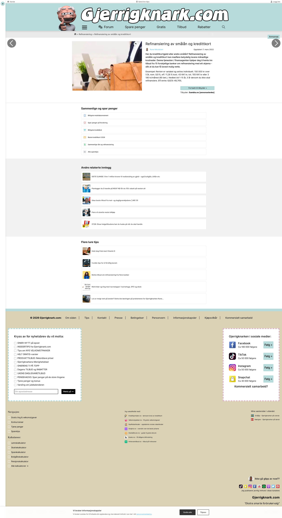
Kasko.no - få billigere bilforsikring (140, 437)
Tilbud (181, 27)
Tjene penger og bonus (28, 381)
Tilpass (203, 512)
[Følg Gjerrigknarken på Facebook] (254, 486)
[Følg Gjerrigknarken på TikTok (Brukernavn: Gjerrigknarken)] (241, 486)
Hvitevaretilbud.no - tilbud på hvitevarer (142, 441)
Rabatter (204, 27)
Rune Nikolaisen (156, 49)
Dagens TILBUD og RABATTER (32, 369)
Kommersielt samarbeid (238, 317)
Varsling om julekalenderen (30, 384)
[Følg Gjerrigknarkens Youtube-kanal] (259, 486)
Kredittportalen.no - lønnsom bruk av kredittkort (145, 416)
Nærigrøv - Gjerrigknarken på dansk (267, 419)
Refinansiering (85, 34)
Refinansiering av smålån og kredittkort (112, 34)
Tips (86, 317)
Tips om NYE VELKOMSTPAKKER (33, 350)
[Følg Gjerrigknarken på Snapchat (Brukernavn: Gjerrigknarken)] (245, 486)
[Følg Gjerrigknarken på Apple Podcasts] (268, 486)
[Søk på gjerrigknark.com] (224, 27)
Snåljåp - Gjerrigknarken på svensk (267, 416)
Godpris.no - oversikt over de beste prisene (144, 429)
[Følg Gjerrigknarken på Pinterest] (278, 486)
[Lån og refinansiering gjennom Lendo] (11, 43)
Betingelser (137, 317)
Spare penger (135, 27)
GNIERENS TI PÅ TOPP (28, 365)
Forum (108, 27)
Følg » (268, 344)
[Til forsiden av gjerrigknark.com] (67, 18)
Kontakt (101, 317)
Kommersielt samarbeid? (251, 386)
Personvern (158, 317)
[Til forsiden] (155, 16)
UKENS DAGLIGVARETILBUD (31, 373)
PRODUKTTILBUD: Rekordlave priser (35, 358)
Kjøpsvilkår (211, 317)
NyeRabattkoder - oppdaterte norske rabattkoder (146, 424)
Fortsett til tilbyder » (197, 88)
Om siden (70, 317)
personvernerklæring (144, 514)
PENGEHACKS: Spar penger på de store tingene (41, 377)
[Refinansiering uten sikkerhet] (276, 43)
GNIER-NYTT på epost (28, 343)
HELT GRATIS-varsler (27, 354)
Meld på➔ (68, 391)
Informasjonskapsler (185, 317)
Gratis (161, 27)
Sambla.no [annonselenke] (201, 92)
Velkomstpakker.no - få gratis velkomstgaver (144, 420)
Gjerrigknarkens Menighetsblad (33, 362)
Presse (118, 317)
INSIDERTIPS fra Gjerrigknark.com (34, 346)
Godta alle (187, 512)
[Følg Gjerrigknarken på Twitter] (273, 486)
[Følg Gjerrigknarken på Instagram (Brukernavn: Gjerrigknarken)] (250, 486)
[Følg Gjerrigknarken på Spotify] (264, 486)
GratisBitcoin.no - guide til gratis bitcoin (142, 433)
